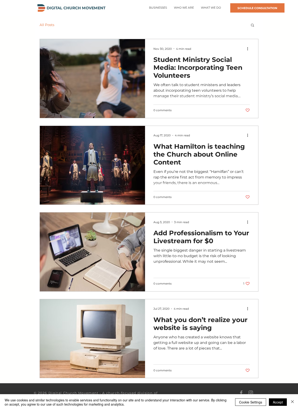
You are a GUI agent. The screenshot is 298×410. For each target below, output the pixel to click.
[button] (210, 7)
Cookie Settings (250, 402)
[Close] (292, 402)
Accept (278, 402)
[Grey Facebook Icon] (241, 393)
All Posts (47, 25)
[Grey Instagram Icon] (251, 393)
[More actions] (249, 48)
